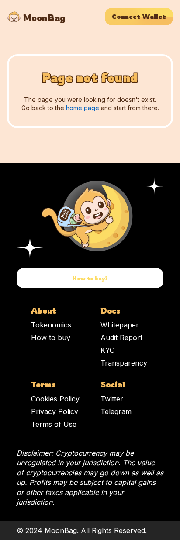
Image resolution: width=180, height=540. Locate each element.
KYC (107, 350)
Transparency (123, 363)
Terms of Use (53, 424)
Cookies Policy (55, 398)
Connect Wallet (139, 17)
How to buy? (90, 278)
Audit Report (121, 337)
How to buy (50, 337)
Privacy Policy (54, 411)
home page (82, 107)
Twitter (111, 398)
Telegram (116, 411)
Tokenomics (51, 325)
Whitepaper (119, 325)
